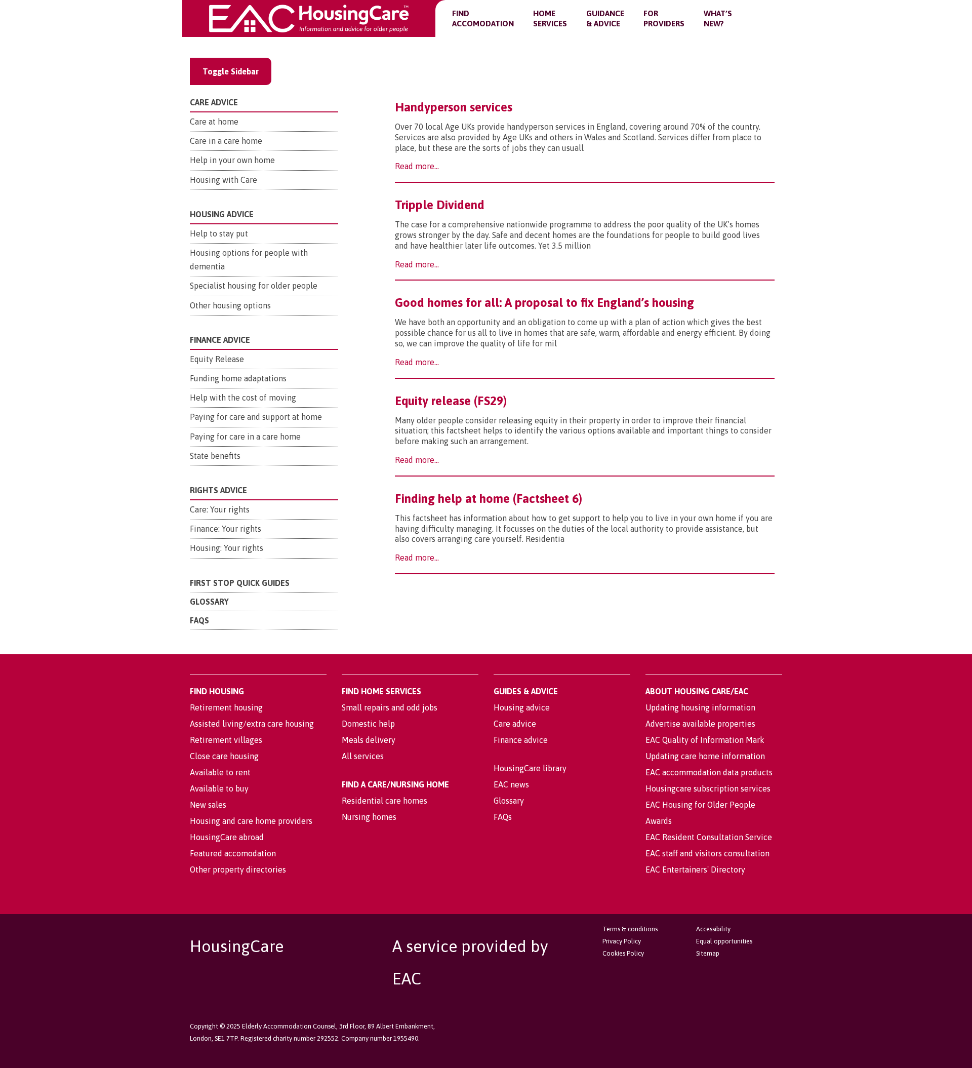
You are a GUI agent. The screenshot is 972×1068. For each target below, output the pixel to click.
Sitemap (707, 953)
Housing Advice (222, 214)
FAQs (199, 620)
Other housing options (230, 305)
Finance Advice (220, 339)
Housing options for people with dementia (249, 259)
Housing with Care (223, 179)
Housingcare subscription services (708, 788)
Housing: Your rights (226, 547)
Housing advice (522, 707)
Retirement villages (226, 739)
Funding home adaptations (238, 378)
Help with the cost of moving (243, 397)
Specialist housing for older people (253, 285)
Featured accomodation (233, 853)
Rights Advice (218, 490)
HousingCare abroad (227, 837)
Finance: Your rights (225, 528)
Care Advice (214, 102)
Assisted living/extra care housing (252, 723)
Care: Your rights (220, 509)
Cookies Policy (623, 953)
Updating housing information (700, 707)
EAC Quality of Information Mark (704, 739)
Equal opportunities (724, 941)
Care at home (214, 121)
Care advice (515, 723)
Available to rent (220, 772)
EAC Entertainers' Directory (695, 869)
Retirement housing (226, 707)
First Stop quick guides (240, 582)
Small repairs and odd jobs (389, 707)
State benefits (215, 455)
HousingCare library (530, 768)
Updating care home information (705, 756)
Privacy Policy (621, 941)
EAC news (511, 784)
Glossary (209, 601)
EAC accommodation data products (709, 772)
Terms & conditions (630, 929)
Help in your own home (232, 160)
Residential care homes (384, 800)
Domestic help (368, 723)
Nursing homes (369, 816)
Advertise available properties (700, 723)
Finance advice (521, 739)
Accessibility (713, 929)
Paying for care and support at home (256, 416)
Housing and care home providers (251, 820)
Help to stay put (219, 233)
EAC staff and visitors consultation (707, 853)
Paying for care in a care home (245, 436)
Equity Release (217, 359)
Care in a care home (226, 140)
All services (363, 756)
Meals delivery (368, 739)
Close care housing (224, 756)
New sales (208, 804)
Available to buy (219, 788)
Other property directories (238, 869)
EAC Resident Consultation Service (708, 837)
